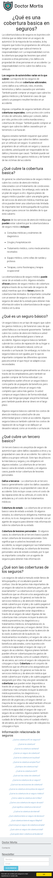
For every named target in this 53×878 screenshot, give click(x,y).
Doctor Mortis (29, 6)
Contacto (6, 848)
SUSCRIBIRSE (11, 868)
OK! (44, 874)
